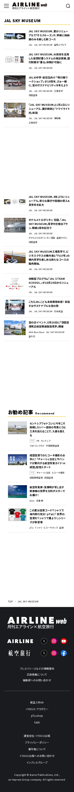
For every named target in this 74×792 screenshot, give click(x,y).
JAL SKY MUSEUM (43, 44)
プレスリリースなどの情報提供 (37, 668)
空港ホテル (62, 237)
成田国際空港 (36, 477)
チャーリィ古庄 (43, 472)
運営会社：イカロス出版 (37, 736)
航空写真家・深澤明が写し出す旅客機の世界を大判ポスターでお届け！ (47, 491)
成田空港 (48, 477)
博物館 (57, 118)
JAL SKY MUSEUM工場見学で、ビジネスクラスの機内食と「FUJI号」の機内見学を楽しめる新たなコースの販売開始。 (49, 257)
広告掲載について (37, 674)
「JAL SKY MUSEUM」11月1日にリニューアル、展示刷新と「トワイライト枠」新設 (49, 108)
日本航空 (58, 311)
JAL (31, 44)
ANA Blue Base (36, 332)
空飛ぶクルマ (60, 44)
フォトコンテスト (37, 445)
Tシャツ (38, 527)
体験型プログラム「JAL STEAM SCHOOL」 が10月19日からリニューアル (49, 282)
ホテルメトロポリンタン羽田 (42, 237)
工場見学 (58, 91)
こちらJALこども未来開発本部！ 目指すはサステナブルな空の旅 (49, 304)
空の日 (32, 336)
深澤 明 (39, 500)
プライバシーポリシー (37, 742)
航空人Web (37, 702)
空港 (61, 527)
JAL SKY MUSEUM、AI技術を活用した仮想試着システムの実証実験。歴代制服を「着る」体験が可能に (49, 58)
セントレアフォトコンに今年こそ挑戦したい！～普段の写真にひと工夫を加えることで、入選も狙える (48, 429)
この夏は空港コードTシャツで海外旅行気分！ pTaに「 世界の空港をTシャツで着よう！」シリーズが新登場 (48, 516)
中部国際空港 (52, 445)
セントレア (46, 440)
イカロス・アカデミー (37, 709)
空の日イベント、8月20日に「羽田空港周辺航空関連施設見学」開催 (49, 324)
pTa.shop (37, 716)
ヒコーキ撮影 (58, 472)
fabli (32, 500)
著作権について (37, 749)
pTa (32, 527)
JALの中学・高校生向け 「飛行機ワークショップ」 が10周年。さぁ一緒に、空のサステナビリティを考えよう (48, 81)
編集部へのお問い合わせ (37, 680)
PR (38, 440)
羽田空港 (33, 95)
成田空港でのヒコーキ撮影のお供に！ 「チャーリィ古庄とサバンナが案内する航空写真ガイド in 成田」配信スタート (47, 461)
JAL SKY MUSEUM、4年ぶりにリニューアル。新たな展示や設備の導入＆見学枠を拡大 (49, 200)
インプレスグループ (36, 762)
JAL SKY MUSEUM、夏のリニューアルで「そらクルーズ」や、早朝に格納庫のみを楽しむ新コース (49, 35)
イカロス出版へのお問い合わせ (36, 756)
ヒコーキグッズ (51, 527)
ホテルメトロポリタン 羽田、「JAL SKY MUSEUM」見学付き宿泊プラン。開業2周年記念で (48, 224)
